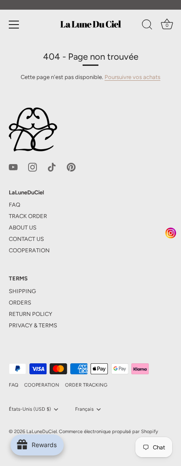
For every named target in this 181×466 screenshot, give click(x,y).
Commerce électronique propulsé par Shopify (108, 431)
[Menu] (14, 24)
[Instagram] (32, 166)
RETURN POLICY (30, 314)
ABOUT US (22, 227)
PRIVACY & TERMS (33, 325)
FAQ (14, 204)
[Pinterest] (71, 166)
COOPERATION (29, 250)
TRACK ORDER (28, 216)
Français (84, 409)
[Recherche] (147, 26)
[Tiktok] (51, 166)
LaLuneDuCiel (41, 431)
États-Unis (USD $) (30, 409)
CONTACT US (26, 239)
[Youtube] (13, 166)
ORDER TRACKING (86, 385)
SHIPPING (22, 291)
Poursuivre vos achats (132, 77)
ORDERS (20, 302)
